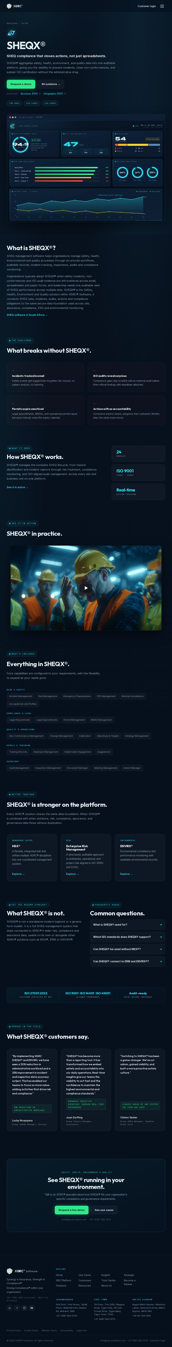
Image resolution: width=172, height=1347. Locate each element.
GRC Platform (63, 1280)
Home (59, 1275)
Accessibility (66, 1330)
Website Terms (49, 1330)
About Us (106, 1285)
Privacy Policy (14, 1330)
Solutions (12, 23)
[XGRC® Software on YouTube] (32, 1308)
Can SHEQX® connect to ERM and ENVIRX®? (121, 961)
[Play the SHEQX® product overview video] (86, 588)
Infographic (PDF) (53, 93)
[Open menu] (162, 6)
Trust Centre (108, 1280)
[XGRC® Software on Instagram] (24, 1308)
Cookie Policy (31, 1330)
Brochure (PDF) (29, 93)
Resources (85, 1285)
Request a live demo (72, 1210)
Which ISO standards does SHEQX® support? (122, 937)
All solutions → (50, 84)
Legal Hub (81, 1330)
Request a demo (21, 84)
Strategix (129, 1275)
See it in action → (17, 487)
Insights (105, 1275)
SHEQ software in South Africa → (27, 314)
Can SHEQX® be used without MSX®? (117, 949)
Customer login (147, 6)
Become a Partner (130, 1282)
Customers (85, 1280)
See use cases (104, 1210)
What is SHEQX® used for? (110, 924)
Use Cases (85, 1275)
